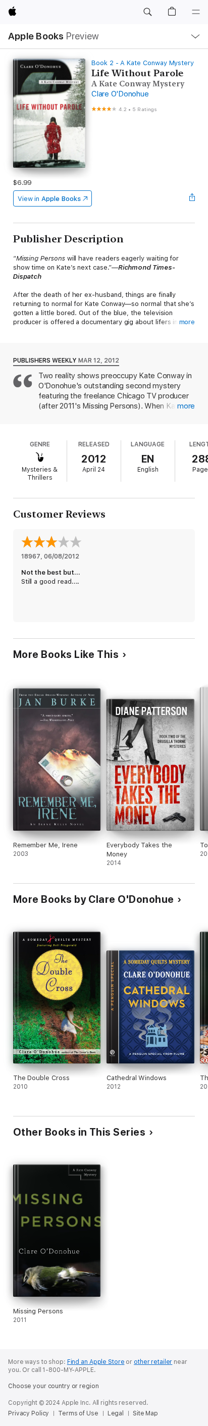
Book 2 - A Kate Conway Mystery (142, 63)
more (187, 322)
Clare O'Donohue (119, 93)
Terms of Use (78, 1413)
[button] (147, 12)
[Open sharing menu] (191, 198)
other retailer (153, 1361)
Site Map (145, 1413)
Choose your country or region (53, 1386)
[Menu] (196, 12)
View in (49, 198)
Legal (116, 1413)
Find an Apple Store (96, 1361)
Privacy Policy (28, 1413)
